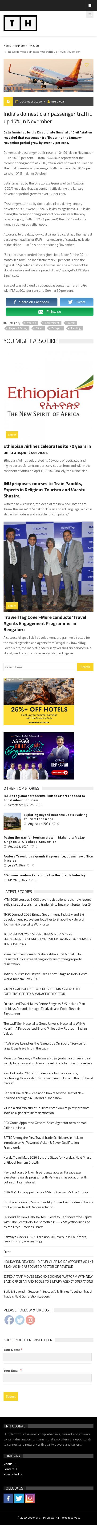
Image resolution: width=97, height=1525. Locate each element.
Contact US (11, 1468)
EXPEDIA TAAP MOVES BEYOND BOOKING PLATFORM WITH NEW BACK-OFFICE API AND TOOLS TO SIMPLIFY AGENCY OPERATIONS (48, 1279)
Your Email (13, 1370)
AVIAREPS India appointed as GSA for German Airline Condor (46, 1192)
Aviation (34, 45)
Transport (57, 328)
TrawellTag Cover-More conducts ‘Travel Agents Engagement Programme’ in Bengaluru (45, 623)
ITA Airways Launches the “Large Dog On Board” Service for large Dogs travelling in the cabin (45, 1046)
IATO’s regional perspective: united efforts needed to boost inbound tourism (44, 798)
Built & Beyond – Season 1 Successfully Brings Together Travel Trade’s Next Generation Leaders (48, 1294)
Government (52, 323)
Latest (71, 323)
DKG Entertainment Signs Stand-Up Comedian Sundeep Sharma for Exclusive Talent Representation (48, 1204)
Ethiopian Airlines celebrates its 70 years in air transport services (47, 449)
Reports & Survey (18, 328)
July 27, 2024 (16, 865)
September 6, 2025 (20, 804)
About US (10, 1463)
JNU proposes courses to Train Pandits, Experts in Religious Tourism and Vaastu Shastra (44, 489)
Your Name (13, 1350)
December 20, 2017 (32, 101)
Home (7, 45)
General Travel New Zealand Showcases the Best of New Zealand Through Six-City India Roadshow (44, 1095)
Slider (39, 328)
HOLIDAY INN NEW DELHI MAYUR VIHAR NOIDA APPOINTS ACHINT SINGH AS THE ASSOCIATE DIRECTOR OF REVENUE (48, 1264)
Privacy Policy (13, 1474)
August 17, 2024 (39, 823)
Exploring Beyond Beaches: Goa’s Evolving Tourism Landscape (55, 817)
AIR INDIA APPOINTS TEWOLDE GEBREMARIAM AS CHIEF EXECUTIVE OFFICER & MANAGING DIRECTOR (42, 991)
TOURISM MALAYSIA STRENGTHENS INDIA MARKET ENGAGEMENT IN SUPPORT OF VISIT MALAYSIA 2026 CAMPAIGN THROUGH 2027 (48, 939)
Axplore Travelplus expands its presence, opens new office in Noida (48, 858)
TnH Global (58, 101)
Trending (76, 328)
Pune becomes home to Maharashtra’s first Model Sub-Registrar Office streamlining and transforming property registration (43, 958)
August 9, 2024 (18, 846)
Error (7, 1251)
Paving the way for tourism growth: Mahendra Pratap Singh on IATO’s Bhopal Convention (44, 839)
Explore (20, 45)
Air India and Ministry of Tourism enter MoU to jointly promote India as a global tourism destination (47, 1110)
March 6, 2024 (17, 880)
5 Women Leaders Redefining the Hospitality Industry (44, 875)
